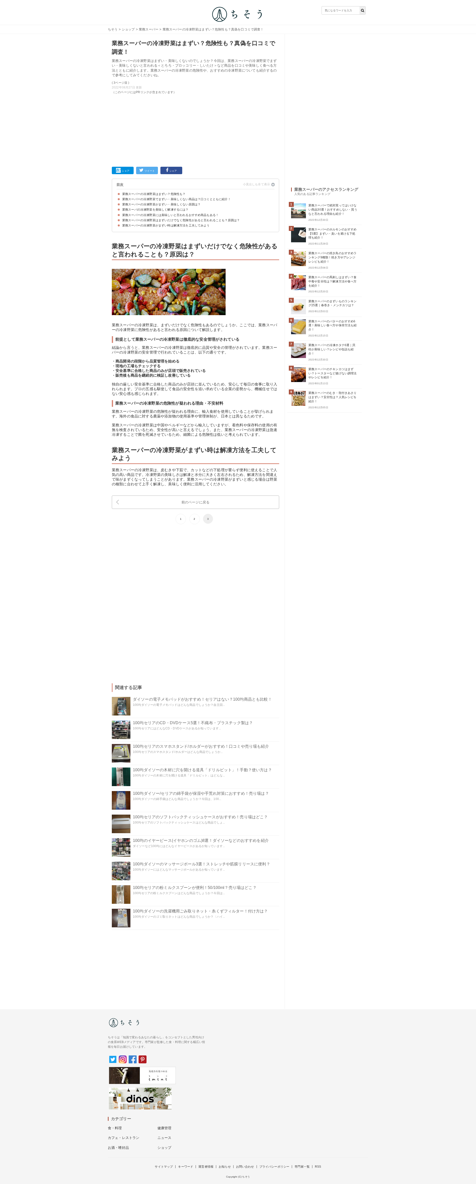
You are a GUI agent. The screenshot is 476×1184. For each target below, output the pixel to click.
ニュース (164, 1138)
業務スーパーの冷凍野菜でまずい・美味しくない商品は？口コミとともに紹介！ (176, 199)
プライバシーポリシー (274, 1166)
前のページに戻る (195, 502)
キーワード (185, 1166)
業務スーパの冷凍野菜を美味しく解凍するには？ (155, 209)
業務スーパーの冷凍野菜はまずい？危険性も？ (153, 194)
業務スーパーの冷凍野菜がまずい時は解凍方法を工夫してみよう (166, 225)
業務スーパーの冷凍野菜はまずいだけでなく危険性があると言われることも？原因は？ (181, 220)
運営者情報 (205, 1166)
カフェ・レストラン (123, 1138)
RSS (318, 1166)
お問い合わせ (245, 1166)
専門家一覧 (302, 1166)
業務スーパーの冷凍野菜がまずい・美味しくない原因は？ (161, 204)
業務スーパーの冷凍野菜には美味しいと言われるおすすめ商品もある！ (170, 215)
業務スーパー (148, 29)
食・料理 (115, 1128)
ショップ (128, 29)
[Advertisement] (195, 129)
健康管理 (164, 1128)
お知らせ (225, 1166)
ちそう (113, 29)
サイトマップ (164, 1166)
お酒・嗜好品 (118, 1148)
